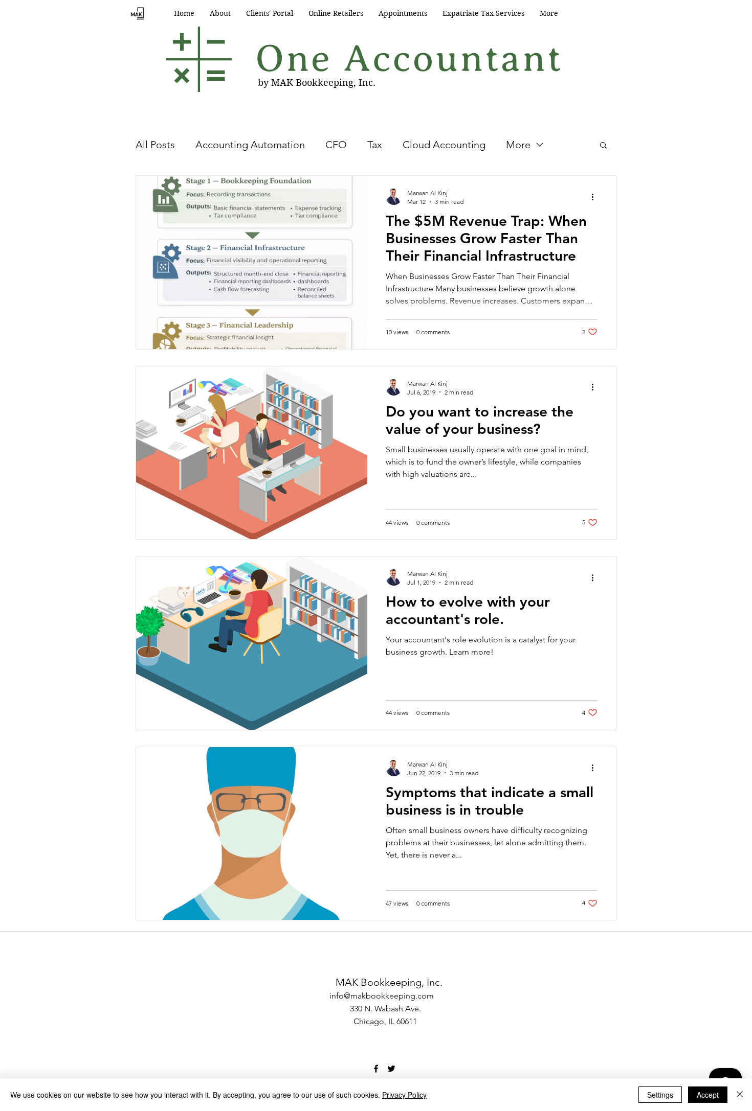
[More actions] (596, 197)
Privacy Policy (404, 1095)
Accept (708, 1095)
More (518, 144)
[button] (603, 146)
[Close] (740, 1094)
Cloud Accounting (444, 144)
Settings (660, 1095)
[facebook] (376, 1068)
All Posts (155, 144)
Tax (374, 144)
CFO (336, 144)
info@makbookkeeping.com (381, 996)
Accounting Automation (250, 144)
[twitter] (391, 1068)
